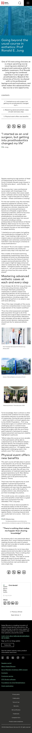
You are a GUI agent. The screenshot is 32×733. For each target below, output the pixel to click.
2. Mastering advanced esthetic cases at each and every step (16, 111)
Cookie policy (16, 698)
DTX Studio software (8, 679)
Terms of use (16, 702)
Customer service (7, 676)
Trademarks (16, 713)
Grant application (7, 686)
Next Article (15, 615)
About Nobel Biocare (8, 666)
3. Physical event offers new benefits (16, 116)
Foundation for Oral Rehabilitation (13, 683)
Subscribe (7, 645)
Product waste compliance (16, 721)
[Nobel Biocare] (4, 3)
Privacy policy (16, 694)
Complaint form (16, 717)
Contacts (4, 673)
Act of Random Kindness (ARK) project (14, 670)
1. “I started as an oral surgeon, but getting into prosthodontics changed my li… (16, 103)
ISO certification (16, 710)
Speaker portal (6, 663)
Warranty (16, 706)
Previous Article (17, 612)
